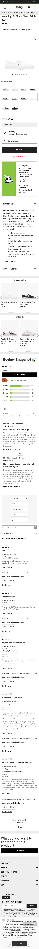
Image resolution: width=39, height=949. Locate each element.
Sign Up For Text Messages (12, 902)
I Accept (19, 944)
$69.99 (3, 306)
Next (37, 297)
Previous (2, 298)
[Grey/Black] (33, 87)
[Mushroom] (6, 87)
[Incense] (24, 87)
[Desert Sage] (15, 97)
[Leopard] (6, 97)
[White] (33, 97)
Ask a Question (19, 850)
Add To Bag (19, 150)
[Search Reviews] (35, 527)
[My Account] (29, 7)
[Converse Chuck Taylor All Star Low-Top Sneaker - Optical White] (29, 329)
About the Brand (10, 269)
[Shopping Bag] (35, 7)
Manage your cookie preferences (21, 924)
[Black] (24, 97)
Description (8, 204)
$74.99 (3, 343)
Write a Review (19, 374)
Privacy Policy (18, 913)
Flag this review (7, 585)
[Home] (19, 7)
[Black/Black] (15, 106)
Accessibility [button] (32, 2)
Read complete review (10, 449)
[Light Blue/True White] (15, 87)
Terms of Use (9, 913)
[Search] (11, 7)
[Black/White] (6, 106)
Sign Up (6, 897)
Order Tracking (8, 2)
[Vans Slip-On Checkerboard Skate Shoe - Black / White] (10, 329)
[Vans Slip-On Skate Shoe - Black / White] (29, 292)
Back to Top (19, 822)
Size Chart (9, 119)
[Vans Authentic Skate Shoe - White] (10, 292)
